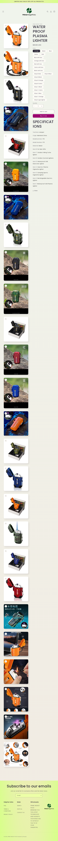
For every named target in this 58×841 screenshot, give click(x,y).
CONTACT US (20, 812)
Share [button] (36, 190)
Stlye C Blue (37, 93)
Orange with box (39, 61)
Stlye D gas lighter (39, 100)
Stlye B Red (37, 74)
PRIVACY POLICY (8, 814)
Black (43, 51)
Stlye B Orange (38, 80)
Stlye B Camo (38, 83)
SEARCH (19, 805)
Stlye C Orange (38, 96)
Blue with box (38, 57)
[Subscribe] (41, 795)
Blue (50, 51)
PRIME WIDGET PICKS (12, 836)
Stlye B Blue (48, 74)
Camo (36, 54)
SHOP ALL (19, 809)
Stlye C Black (38, 87)
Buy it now (43, 116)
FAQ (5, 805)
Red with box (38, 64)
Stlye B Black (38, 77)
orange (36, 51)
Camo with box (38, 67)
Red (43, 54)
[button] (3, 11)
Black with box (38, 70)
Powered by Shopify (22, 836)
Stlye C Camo (38, 90)
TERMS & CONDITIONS (7, 810)
